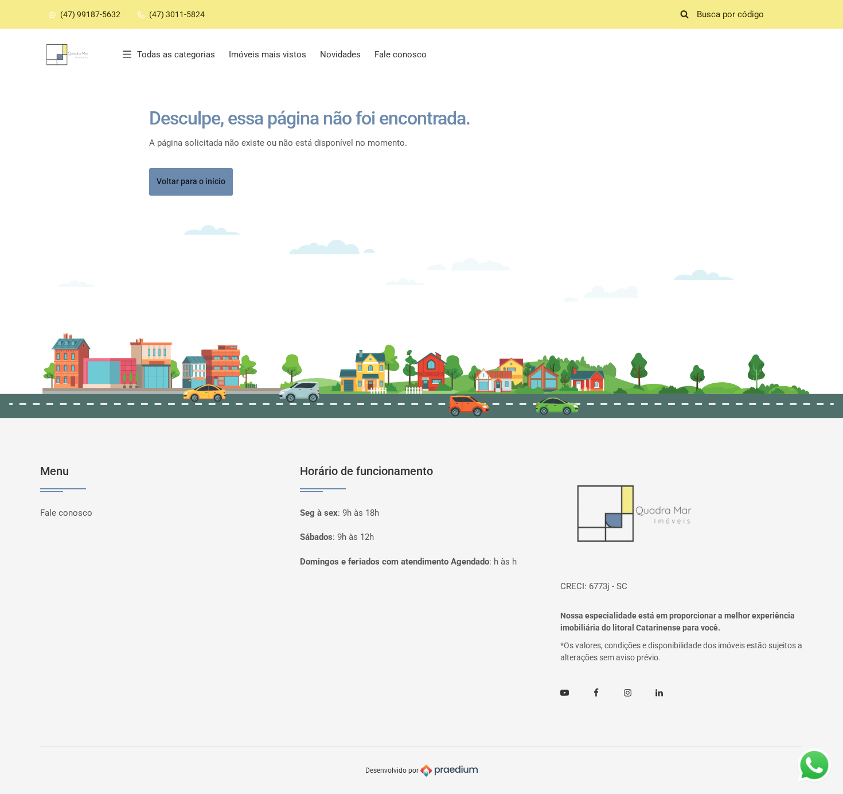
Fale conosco (400, 54)
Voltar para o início (191, 181)
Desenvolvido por (392, 770)
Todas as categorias (176, 54)
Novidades (340, 54)
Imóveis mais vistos (267, 54)
